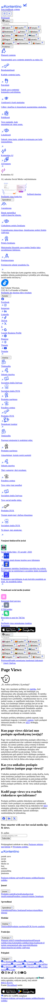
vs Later (11, 970)
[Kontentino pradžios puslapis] (14, 7)
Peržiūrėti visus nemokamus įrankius (16, 623)
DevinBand (12, 985)
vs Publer (20, 967)
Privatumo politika (20, 847)
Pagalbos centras (20, 896)
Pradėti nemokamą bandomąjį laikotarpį (26, 660)
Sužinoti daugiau (34, 194)
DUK (29, 926)
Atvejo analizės (38, 926)
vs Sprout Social (33, 961)
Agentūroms (6, 910)
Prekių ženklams (18, 910)
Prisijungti (5, 18)
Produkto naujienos (19, 926)
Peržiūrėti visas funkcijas (11, 196)
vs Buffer (20, 961)
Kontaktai (9, 896)
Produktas (6, 47)
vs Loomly (17, 964)
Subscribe (6, 838)
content (30, 720)
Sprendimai (6, 200)
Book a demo (14, 9)
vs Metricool (8, 967)
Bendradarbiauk (26, 940)
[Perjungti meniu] (7, 14)
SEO (28, 722)
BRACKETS (7, 983)
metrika (33, 689)
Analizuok (37, 943)
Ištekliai (5, 358)
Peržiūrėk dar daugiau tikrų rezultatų (16, 293)
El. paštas (5, 833)
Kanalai (5, 296)
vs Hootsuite (8, 961)
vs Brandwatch (32, 967)
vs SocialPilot (41, 964)
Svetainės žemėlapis (35, 896)
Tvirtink (16, 940)
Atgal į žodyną (9, 663)
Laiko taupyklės (24, 945)
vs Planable (29, 964)
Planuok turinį (7, 940)
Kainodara (5, 626)
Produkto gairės (7, 894)
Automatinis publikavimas (22, 943)
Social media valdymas (20, 947)
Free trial (5, 9)
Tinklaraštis (6, 926)
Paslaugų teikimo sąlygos (11, 878)
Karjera (17, 894)
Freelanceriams (31, 910)
